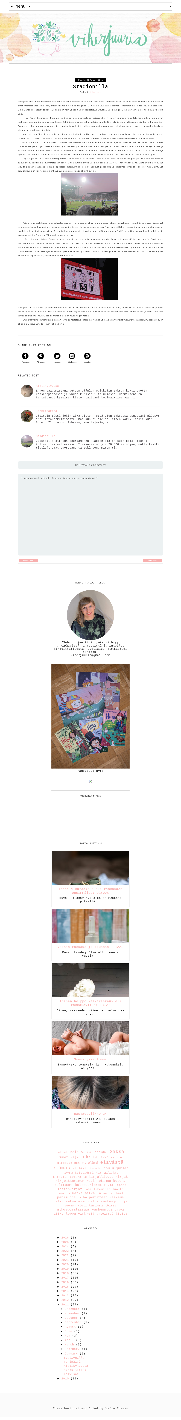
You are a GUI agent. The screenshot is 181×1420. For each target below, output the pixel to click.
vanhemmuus (102, 1210)
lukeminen (102, 1189)
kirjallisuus (101, 1177)
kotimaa (104, 1181)
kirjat (122, 1177)
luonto (118, 1189)
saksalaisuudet (80, 1201)
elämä (93, 1163)
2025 (66, 1242)
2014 (66, 1291)
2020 (66, 1264)
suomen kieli (75, 1205)
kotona (119, 1181)
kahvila (68, 1173)
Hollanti (63, 1152)
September (74, 1322)
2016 (66, 1282)
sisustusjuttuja (112, 1201)
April (70, 1340)
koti (90, 1181)
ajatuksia (84, 1157)
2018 (66, 1273)
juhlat (122, 1168)
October (72, 1318)
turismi (96, 1206)
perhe (82, 1197)
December (73, 1309)
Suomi (64, 1157)
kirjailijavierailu (70, 1177)
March (70, 1344)
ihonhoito (95, 1168)
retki (58, 1201)
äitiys (121, 1214)
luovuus (63, 1193)
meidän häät (113, 1193)
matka (77, 1193)
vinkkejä (86, 1214)
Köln (74, 1152)
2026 (66, 1237)
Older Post (152, 561)
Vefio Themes (117, 1408)
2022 (66, 1255)
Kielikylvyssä (47, 386)
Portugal (100, 1152)
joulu (109, 1168)
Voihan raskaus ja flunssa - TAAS (90, 947)
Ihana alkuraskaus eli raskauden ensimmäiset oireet (90, 891)
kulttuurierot (88, 1185)
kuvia (108, 1185)
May (68, 1335)
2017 (66, 1277)
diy (84, 1163)
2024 (66, 1246)
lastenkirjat (69, 1189)
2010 (66, 1378)
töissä (111, 1205)
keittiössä (84, 1173)
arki (105, 1157)
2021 (66, 1260)
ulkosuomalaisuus (73, 1210)
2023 (66, 1251)
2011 (66, 1304)
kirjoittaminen (70, 1181)
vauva (119, 1209)
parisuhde (66, 1197)
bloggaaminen (68, 1163)
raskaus (117, 1197)
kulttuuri (63, 1185)
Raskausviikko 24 (90, 1114)
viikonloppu (64, 1214)
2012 (66, 1300)
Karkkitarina (46, 411)
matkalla (93, 1193)
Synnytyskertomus (90, 1059)
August (71, 1326)
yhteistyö (105, 1213)
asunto (116, 1157)
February (73, 1349)
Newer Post (28, 561)
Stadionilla (45, 436)
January (72, 1353)
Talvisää (71, 1374)
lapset (121, 1185)
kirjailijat (107, 1173)
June (69, 1331)
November (73, 1313)
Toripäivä (72, 1362)
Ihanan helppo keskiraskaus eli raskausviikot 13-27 (90, 1003)
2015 (66, 1286)
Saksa (117, 1151)
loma (88, 1189)
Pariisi (86, 1152)
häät (83, 1168)
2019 (66, 1269)
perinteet (98, 1197)
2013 (66, 1295)
